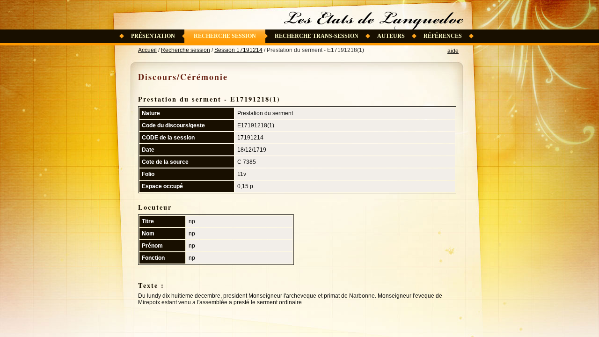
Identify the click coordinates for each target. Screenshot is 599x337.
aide (453, 51)
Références (443, 36)
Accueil (147, 50)
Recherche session (225, 36)
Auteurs (391, 36)
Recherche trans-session (316, 36)
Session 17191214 (238, 50)
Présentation (153, 36)
